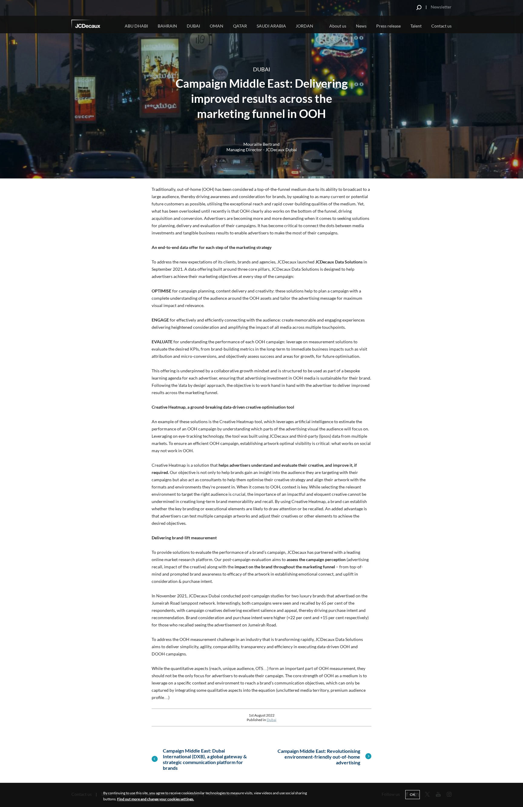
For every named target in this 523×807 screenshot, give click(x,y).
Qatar (240, 25)
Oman (216, 25)
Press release (388, 25)
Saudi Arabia (271, 25)
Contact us (441, 25)
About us (337, 25)
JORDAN (304, 25)
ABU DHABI (136, 25)
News (361, 25)
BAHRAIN (167, 25)
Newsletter (441, 6)
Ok (412, 794)
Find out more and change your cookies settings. (155, 799)
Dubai (193, 25)
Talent (416, 25)
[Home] (94, 25)
